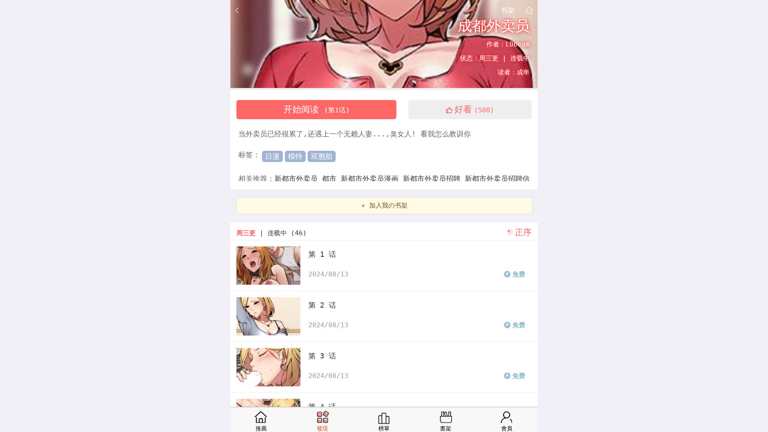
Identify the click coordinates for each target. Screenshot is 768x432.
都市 (331, 178)
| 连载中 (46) (271, 233)
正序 (523, 232)
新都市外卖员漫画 (372, 178)
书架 (507, 10)
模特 (295, 156)
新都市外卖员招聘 (434, 178)
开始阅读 (317, 109)
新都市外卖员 (298, 178)
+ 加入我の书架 (384, 205)
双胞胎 (321, 156)
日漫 (272, 156)
